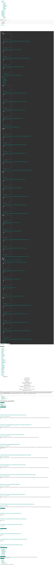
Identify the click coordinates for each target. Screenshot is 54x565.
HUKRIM (3, 171)
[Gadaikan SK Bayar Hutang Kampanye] (7, 285)
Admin (5, 416)
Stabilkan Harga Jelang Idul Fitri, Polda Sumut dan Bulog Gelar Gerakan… (15, 144)
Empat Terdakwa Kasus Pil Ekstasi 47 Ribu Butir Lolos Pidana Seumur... (11, 524)
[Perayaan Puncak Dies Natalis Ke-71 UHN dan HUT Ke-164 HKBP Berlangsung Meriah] (7, 159)
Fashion (3, 352)
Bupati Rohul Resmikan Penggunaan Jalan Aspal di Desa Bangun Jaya (14, 270)
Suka (2, 404)
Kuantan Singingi (5, 6)
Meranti (4, 7)
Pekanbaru (4, 77)
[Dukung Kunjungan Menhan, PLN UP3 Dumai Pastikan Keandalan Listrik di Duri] (3, 463)
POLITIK (3, 12)
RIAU (2, 2)
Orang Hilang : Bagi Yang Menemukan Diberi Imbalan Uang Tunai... (10, 533)
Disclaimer (3, 561)
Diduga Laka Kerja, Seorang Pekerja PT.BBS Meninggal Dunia (13, 187)
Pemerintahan (3, 367)
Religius (3, 371)
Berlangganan (4, 405)
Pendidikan (3, 554)
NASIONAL (3, 1)
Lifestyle (3, 361)
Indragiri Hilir (4, 79)
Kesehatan (4, 16)
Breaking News (5, 39)
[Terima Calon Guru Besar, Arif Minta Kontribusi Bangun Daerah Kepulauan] (7, 99)
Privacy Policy (3, 562)
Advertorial (3, 348)
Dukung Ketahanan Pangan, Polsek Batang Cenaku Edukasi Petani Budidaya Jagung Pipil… (17, 339)
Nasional (3, 364)
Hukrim (3, 354)
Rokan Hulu (3, 372)
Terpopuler (3, 397)
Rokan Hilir (4, 9)
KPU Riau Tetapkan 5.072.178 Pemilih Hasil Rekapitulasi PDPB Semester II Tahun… (16, 239)
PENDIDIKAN (3, 258)
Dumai (4, 4)
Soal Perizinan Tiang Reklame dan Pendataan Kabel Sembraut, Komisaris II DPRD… (16, 256)
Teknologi (4, 17)
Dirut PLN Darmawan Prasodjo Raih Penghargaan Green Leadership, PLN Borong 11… (16, 58)
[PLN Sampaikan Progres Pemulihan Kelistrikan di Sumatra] (7, 47)
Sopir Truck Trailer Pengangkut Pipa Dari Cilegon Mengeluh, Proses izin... (11, 544)
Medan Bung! (4, 551)
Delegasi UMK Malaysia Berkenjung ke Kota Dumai (11, 222)
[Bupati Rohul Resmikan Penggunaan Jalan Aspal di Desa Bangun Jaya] (6, 268)
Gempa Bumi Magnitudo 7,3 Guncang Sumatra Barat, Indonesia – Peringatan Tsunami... (13, 539)
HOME (2, 32)
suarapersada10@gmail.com (7, 557)
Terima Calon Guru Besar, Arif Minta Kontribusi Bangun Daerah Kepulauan (15, 101)
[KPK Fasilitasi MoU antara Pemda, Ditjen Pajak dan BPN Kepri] (7, 116)
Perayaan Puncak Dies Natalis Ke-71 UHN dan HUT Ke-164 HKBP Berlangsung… (15, 161)
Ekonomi (3, 351)
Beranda (1, 344)
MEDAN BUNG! (4, 11)
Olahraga (4, 342)
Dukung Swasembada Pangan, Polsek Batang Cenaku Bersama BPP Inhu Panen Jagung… (17, 330)
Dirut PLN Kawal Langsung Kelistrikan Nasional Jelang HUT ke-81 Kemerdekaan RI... (13, 518)
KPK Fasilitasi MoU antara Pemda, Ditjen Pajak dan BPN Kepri (13, 118)
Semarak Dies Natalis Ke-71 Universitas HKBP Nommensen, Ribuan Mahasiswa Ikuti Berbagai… (18, 170)
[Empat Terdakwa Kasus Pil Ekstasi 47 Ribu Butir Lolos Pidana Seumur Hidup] (7, 177)
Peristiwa (3, 368)
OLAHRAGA (3, 365)
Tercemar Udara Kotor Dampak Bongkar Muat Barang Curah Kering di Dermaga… (16, 213)
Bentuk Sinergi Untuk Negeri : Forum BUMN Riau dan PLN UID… (13, 66)
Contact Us (3, 560)
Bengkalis (4, 3)
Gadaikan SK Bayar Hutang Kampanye (9, 287)
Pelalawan (4, 82)
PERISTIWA (3, 13)
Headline (4, 260)
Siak (3, 84)
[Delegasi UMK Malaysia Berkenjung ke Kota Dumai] (7, 220)
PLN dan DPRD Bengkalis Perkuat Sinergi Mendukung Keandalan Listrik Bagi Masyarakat (17, 305)
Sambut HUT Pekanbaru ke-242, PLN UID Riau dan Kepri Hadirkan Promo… (15, 313)
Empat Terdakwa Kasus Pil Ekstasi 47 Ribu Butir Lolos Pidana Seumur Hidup (12, 434)
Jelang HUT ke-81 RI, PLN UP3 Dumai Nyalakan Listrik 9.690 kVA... (11, 513)
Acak (2, 399)
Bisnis (2, 349)
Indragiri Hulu (5, 5)
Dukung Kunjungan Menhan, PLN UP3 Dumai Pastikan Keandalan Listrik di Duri (13, 464)
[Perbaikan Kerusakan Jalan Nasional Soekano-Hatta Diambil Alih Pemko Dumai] (7, 194)
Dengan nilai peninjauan (4, 398)
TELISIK (3, 14)
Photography (3, 369)
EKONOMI (3, 15)
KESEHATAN (3, 359)
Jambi (2, 357)
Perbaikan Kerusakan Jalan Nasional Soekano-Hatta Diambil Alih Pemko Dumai (15, 196)
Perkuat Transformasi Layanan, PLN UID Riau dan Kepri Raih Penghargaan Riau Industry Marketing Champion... (18, 474)
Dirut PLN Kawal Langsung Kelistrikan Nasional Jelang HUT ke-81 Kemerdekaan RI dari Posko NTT (16, 424)
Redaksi (3, 370)
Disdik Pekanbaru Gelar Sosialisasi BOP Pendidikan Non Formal (10, 444)
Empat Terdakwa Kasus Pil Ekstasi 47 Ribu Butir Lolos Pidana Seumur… (14, 179)
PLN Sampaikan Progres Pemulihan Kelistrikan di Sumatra (12, 49)
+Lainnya (3, 340)
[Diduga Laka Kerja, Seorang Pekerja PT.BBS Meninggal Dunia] (7, 185)
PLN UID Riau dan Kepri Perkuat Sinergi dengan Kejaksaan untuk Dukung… (15, 204)
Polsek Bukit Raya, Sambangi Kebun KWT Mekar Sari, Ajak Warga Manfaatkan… (16, 322)
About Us (3, 559)
